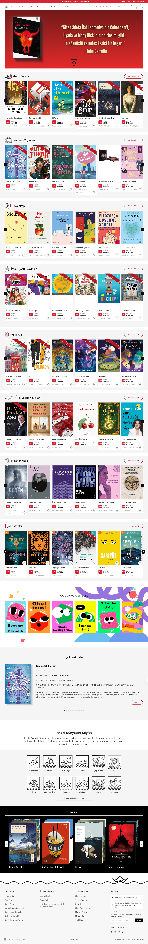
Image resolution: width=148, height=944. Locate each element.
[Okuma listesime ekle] (25, 84)
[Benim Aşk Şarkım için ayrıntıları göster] (18, 684)
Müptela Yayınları (81, 912)
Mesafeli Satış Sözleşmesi (14, 908)
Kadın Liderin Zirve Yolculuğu (130, 439)
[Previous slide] (5, 100)
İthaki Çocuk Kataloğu (59, 6)
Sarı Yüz (101, 568)
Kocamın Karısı (11, 568)
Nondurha (102, 376)
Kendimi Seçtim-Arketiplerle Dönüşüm (83, 248)
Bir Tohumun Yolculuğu (60, 310)
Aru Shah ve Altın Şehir (60, 376)
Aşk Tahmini (80, 182)
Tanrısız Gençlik (35, 118)
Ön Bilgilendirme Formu (14, 920)
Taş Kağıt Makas (58, 568)
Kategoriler (43, 6)
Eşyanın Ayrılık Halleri (37, 439)
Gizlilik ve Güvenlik (12, 916)
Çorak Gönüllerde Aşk (60, 439)
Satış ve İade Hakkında (13, 912)
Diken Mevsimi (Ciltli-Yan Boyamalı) (106, 182)
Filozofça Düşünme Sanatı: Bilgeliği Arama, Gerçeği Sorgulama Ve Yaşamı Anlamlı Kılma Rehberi (106, 248)
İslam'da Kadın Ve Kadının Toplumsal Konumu (60, 502)
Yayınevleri (13, 6)
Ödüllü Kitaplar (68, 6)
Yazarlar (51, 6)
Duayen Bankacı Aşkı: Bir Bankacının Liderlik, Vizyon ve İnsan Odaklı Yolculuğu (14, 439)
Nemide (125, 118)
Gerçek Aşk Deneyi (129, 182)
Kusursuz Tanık (58, 182)
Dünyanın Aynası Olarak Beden (14, 502)
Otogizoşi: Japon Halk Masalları (106, 118)
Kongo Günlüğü (81, 502)
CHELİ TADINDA (81, 439)
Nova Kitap (79, 904)
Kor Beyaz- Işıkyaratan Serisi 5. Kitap (83, 119)
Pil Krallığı (33, 310)
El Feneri (55, 118)
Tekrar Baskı (37, 6)
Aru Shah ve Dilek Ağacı (83, 376)
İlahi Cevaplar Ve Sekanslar (106, 439)
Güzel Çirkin (126, 568)
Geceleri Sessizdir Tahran (83, 568)
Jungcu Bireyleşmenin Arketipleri (130, 502)
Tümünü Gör (132, 76)
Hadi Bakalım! (103, 310)
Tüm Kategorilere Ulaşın (74, 798)
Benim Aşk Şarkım (13, 182)
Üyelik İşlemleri (46, 896)
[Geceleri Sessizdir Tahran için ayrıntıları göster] (85, 548)
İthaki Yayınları (80, 896)
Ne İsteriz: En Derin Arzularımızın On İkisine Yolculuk (37, 248)
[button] (64, 710)
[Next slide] (142, 100)
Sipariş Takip (125, 1)
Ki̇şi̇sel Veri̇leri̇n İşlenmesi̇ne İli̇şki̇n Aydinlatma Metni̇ (53, 905)
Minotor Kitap (80, 916)
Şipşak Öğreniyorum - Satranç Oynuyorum (83, 310)
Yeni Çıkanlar (22, 6)
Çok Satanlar (30, 6)
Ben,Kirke (33, 568)
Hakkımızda (9, 896)
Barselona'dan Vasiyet (60, 248)
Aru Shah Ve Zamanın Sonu (130, 376)
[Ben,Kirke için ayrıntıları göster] (39, 548)
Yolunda (32, 376)
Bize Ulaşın (9, 900)
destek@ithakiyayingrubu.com (126, 897)
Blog (133, 1)
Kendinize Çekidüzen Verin (14, 118)
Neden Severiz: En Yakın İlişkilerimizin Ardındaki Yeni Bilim (130, 248)
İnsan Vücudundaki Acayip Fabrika (130, 310)
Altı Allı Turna (34, 182)
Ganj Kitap (79, 920)
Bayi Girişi (140, 1)
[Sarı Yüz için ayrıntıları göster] (109, 548)
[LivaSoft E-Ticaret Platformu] (74, 939)
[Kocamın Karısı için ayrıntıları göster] (16, 548)
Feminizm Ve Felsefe (106, 502)
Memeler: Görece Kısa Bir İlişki (14, 248)
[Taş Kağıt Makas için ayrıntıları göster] (62, 548)
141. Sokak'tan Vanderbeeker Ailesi (14, 376)
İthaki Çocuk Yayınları (83, 908)
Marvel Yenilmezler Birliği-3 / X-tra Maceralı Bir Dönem (14, 310)
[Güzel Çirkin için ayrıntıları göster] (132, 548)
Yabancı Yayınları (81, 900)
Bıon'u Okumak (35, 502)
